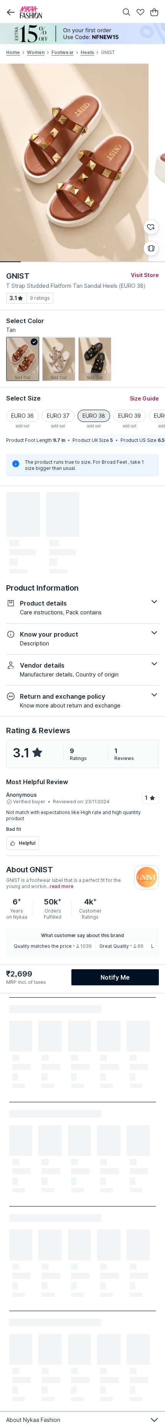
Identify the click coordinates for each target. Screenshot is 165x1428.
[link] (22, 359)
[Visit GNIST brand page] (146, 877)
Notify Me (115, 977)
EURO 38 (93, 415)
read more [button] (61, 886)
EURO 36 (22, 415)
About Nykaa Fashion (33, 1420)
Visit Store (145, 275)
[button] (10, 12)
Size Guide (144, 398)
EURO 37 (58, 415)
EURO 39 (129, 415)
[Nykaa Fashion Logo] (67, 12)
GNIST (18, 276)
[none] (82, 33)
